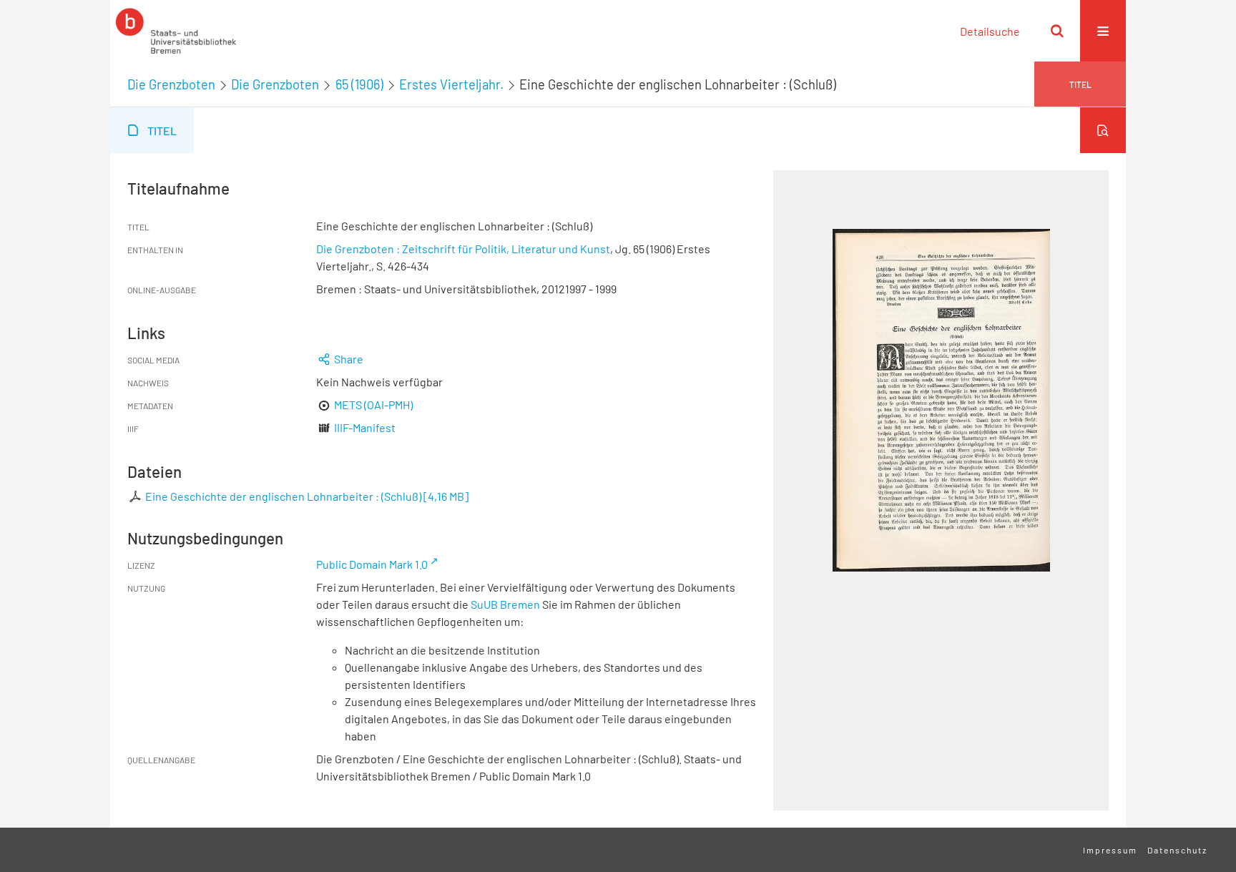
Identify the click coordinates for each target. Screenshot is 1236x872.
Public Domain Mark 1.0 (372, 564)
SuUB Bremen (505, 604)
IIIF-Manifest (365, 427)
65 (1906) (359, 84)
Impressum (1110, 850)
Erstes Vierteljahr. (451, 84)
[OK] (1057, 31)
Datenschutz (1177, 850)
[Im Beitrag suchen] (1103, 130)
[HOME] (175, 30)
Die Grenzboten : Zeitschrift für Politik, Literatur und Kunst (463, 248)
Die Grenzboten (171, 84)
